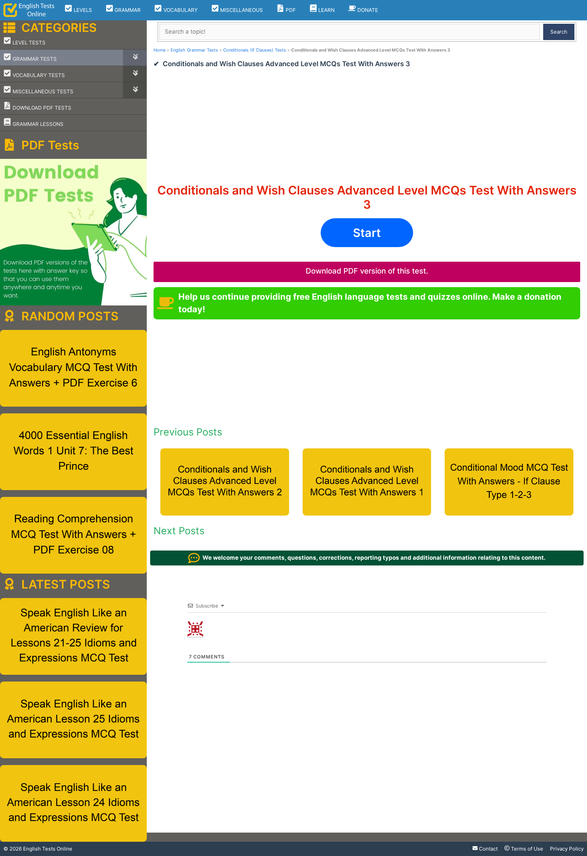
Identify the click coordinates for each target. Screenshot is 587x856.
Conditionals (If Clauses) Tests (254, 50)
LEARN (326, 10)
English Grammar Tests (194, 50)
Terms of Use (526, 848)
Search (558, 32)
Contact (488, 848)
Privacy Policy (567, 848)
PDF (290, 10)
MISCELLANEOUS (241, 10)
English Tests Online (47, 848)
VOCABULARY (180, 10)
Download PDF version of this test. (367, 270)
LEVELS (82, 10)
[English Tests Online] (28, 10)
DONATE (367, 10)
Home (159, 50)
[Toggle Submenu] (135, 58)
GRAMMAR (127, 10)
